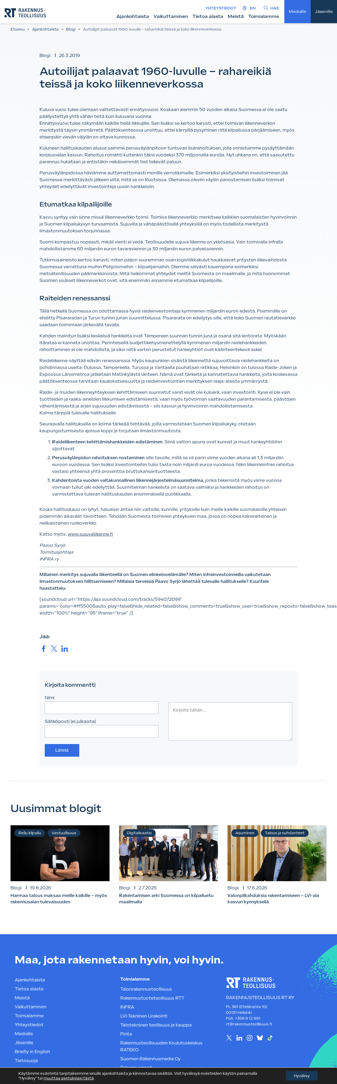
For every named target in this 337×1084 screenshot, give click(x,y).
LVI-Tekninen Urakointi (143, 1016)
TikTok (270, 1038)
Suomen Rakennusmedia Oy (150, 1058)
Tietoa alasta (207, 16)
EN (253, 8)
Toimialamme (263, 16)
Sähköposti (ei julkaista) (70, 721)
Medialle (297, 11)
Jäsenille (324, 11)
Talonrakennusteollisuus (146, 989)
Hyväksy (302, 1076)
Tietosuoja (26, 1060)
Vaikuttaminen (170, 16)
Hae (274, 8)
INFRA (127, 1007)
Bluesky (260, 1038)
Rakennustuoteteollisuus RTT (152, 998)
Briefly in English (32, 1051)
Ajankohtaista (132, 16)
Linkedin (239, 1038)
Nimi (49, 697)
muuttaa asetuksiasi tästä (68, 1078)
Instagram (249, 1038)
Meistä (236, 16)
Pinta (126, 1034)
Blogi (71, 29)
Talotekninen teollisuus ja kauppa (156, 1025)
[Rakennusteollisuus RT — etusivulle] (25, 12)
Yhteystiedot (220, 8)
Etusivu (18, 29)
